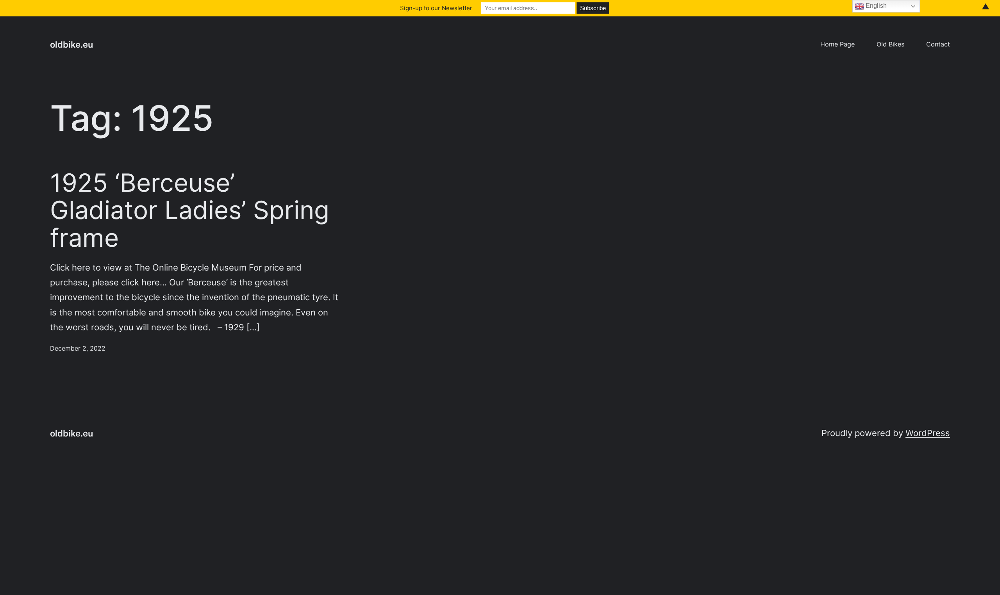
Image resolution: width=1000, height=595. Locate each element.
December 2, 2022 (77, 348)
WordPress (927, 433)
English (875, 5)
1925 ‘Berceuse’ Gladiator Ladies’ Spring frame (189, 210)
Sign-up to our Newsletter (436, 8)
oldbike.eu (71, 44)
